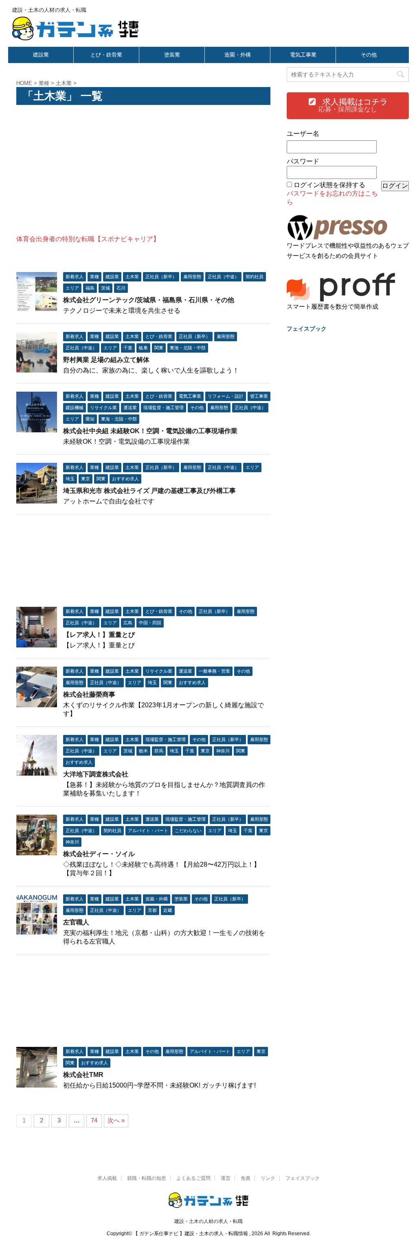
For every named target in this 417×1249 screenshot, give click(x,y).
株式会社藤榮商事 (89, 694)
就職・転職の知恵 (146, 1178)
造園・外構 (237, 55)
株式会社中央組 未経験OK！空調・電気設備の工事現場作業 (150, 430)
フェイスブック (302, 1178)
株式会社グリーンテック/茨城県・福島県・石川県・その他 (148, 299)
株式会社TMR (83, 1074)
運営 (225, 1178)
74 (94, 1120)
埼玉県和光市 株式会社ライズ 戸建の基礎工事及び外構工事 (149, 490)
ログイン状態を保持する (329, 184)
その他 (369, 55)
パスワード (303, 161)
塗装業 (172, 55)
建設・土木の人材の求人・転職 (208, 1221)
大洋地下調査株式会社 (95, 774)
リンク (268, 1178)
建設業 (41, 55)
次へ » (116, 1120)
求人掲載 (107, 1178)
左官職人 (76, 922)
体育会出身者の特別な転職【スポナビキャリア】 (88, 238)
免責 (245, 1178)
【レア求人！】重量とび (99, 634)
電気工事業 (303, 55)
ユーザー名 (303, 133)
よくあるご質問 (193, 1178)
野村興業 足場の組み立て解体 (106, 359)
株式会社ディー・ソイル (99, 853)
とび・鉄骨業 (106, 55)
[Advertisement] (143, 170)
